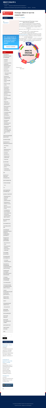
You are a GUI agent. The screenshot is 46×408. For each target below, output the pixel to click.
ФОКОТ (4, 300)
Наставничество (7, 223)
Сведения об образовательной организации (17, 5)
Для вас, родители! (7, 194)
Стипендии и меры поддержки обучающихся (7, 114)
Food (5, 185)
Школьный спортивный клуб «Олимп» (7, 321)
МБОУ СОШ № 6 (9, 2)
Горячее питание (6, 182)
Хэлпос (23, 405)
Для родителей (7, 306)
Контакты (34, 7)
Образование (6, 70)
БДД (5, 147)
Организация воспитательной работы (7, 165)
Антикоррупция (6, 139)
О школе (5, 5)
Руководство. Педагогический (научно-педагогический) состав (7, 79)
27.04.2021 (23, 17)
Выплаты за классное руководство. (6, 176)
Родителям (6, 159)
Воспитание (5, 161)
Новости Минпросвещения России (7, 207)
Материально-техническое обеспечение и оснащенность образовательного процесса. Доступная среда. (7, 91)
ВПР (4, 172)
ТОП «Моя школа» (7, 282)
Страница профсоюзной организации (6, 278)
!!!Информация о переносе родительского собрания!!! (32, 67)
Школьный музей (7, 313)
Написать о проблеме (10, 46)
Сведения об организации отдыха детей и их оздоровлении (15, 7)
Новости (29, 7)
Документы (6, 68)
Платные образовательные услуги (7, 98)
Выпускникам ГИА (7, 180)
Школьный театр (7, 325)
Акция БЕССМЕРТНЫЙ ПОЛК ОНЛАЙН (31, 68)
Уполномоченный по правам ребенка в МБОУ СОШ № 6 (7, 286)
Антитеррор (6, 145)
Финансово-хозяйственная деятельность (7, 103)
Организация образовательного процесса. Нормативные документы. (7, 232)
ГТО (4, 187)
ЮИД (4, 331)
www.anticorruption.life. (30, 41)
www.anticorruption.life (23, 34)
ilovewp (30, 405)
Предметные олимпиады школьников (6, 239)
